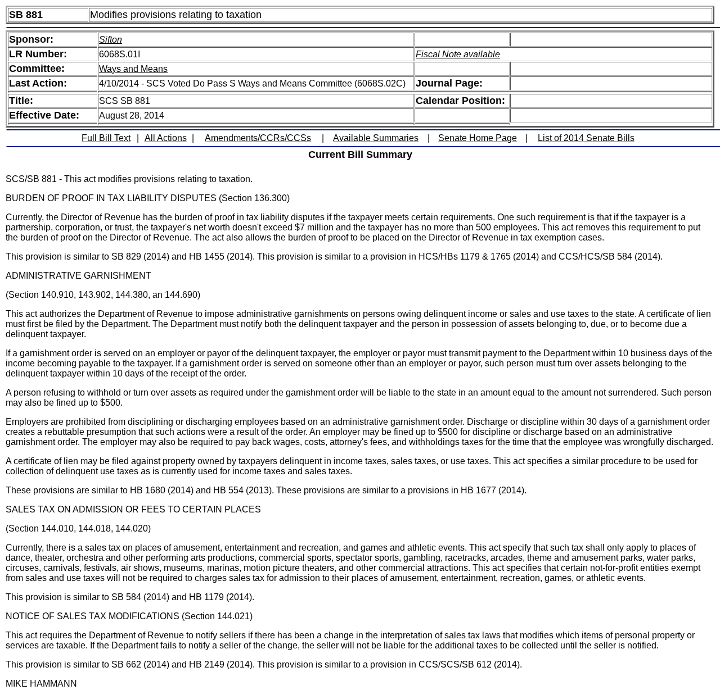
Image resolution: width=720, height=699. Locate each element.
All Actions (166, 138)
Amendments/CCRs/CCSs (258, 138)
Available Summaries (375, 138)
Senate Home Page (477, 138)
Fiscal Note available (458, 54)
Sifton (110, 39)
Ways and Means (133, 69)
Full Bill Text (106, 138)
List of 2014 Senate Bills (586, 138)
